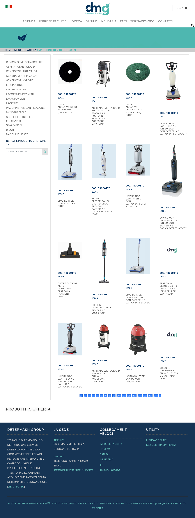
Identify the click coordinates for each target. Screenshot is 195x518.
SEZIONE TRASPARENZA (161, 445)
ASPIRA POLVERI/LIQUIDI (20, 66)
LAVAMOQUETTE (16, 89)
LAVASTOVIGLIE (15, 98)
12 (129, 395)
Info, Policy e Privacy (171, 503)
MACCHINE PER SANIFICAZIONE (25, 108)
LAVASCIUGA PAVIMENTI (20, 94)
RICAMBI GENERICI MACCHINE (24, 62)
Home (8, 50)
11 (123, 395)
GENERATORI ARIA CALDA (21, 71)
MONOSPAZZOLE (16, 112)
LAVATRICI (12, 103)
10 (118, 395)
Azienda (29, 21)
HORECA (75, 21)
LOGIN (180, 8)
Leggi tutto (16, 486)
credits (97, 508)
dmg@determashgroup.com (73, 470)
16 (150, 395)
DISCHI (10, 130)
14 (139, 395)
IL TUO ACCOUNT (156, 440)
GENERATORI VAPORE (19, 80)
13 (134, 395)
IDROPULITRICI (15, 85)
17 (155, 395)
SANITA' (91, 21)
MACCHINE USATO (17, 134)
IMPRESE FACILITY (52, 21)
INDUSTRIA (108, 21)
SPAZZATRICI (14, 125)
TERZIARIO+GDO (142, 21)
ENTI (123, 21)
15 (145, 395)
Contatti (165, 21)
